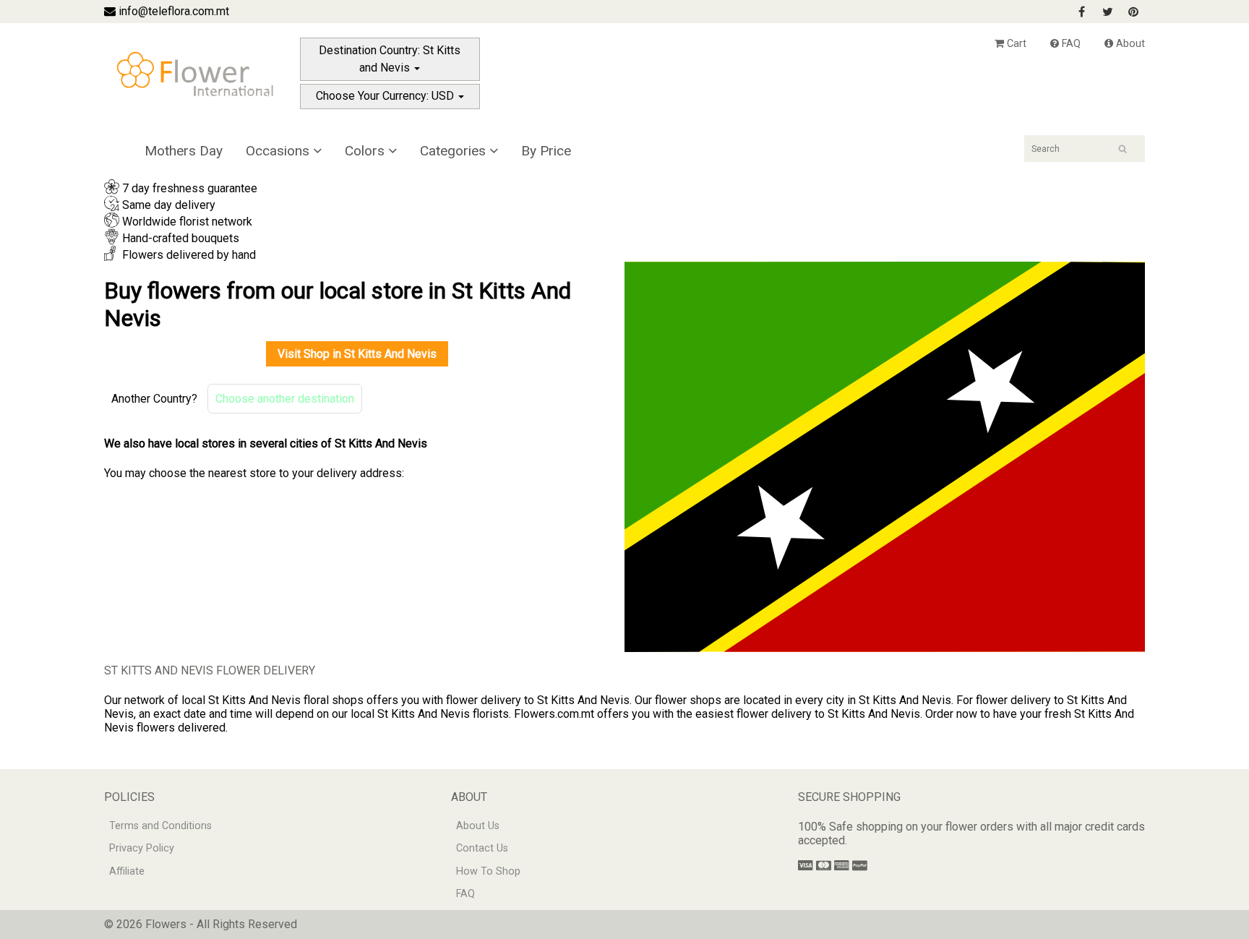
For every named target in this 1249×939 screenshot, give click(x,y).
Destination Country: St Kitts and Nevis (389, 58)
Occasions (279, 150)
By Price (546, 150)
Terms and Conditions (160, 826)
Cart (1015, 44)
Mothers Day (184, 150)
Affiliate (127, 871)
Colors (366, 150)
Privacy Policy (141, 848)
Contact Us (482, 848)
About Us (477, 826)
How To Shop (488, 871)
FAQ (1070, 44)
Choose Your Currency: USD (386, 96)
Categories (454, 150)
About (1129, 44)
